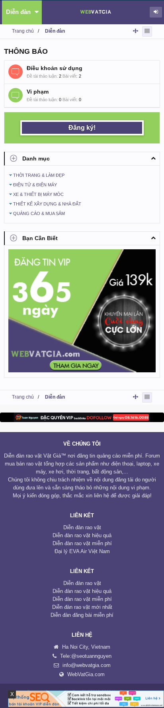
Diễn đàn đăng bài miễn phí (82, 615)
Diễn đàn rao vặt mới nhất (82, 607)
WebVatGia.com (86, 674)
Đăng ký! (82, 127)
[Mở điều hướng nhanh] (135, 30)
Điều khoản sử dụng (54, 68)
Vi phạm (38, 91)
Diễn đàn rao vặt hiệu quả (82, 535)
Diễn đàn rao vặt (82, 527)
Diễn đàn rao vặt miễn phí (82, 543)
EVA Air (78, 551)
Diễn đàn (18, 11)
